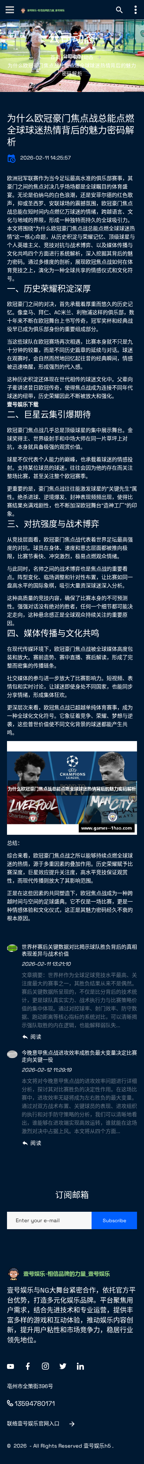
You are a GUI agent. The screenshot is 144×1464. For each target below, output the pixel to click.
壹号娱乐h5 (97, 1445)
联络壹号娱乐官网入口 (33, 1423)
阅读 (35, 1036)
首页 (55, 57)
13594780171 (35, 1403)
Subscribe (114, 1220)
